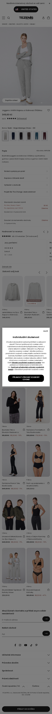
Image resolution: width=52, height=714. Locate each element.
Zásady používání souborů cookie (26, 362)
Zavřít (45, 331)
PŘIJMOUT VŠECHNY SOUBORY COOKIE (26, 378)
